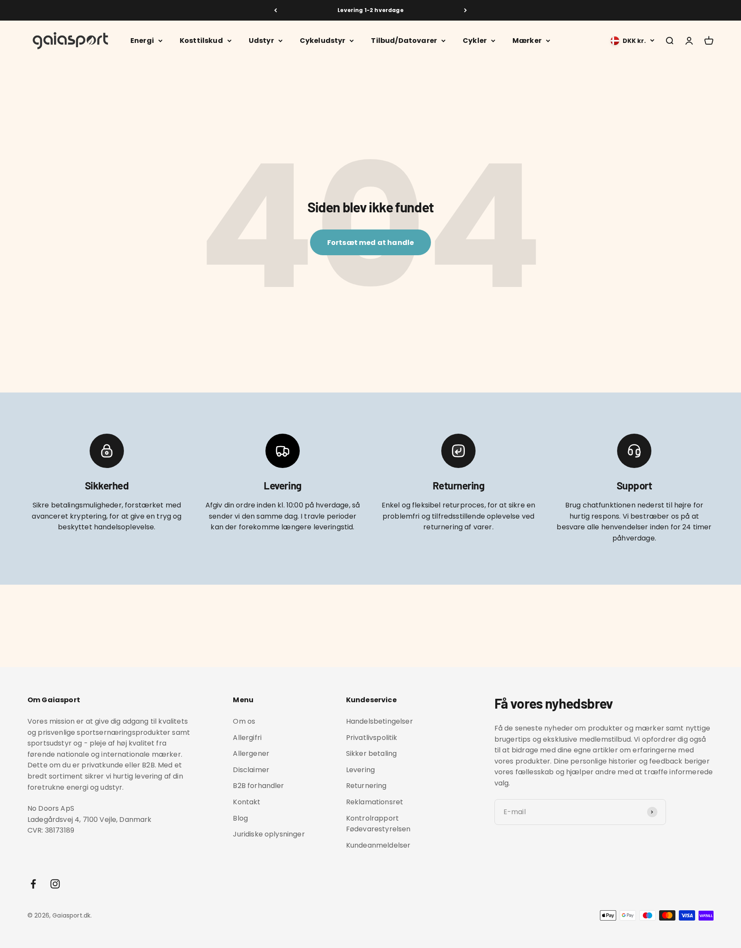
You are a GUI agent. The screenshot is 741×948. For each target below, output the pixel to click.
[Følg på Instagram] (55, 884)
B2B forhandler (258, 786)
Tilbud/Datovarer (404, 40)
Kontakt (246, 802)
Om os (244, 721)
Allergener (251, 753)
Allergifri (247, 738)
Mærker (527, 40)
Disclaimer (251, 770)
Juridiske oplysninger (268, 834)
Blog (240, 818)
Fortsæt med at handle (370, 243)
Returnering (366, 786)
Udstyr (261, 40)
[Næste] (465, 10)
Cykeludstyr (323, 40)
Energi (142, 40)
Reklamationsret (374, 802)
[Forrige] (275, 10)
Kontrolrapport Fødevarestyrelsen (378, 823)
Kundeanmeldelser (378, 845)
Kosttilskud (201, 40)
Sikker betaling (371, 753)
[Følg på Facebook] (33, 884)
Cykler (475, 40)
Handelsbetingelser (379, 721)
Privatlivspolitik (372, 738)
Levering (360, 770)
